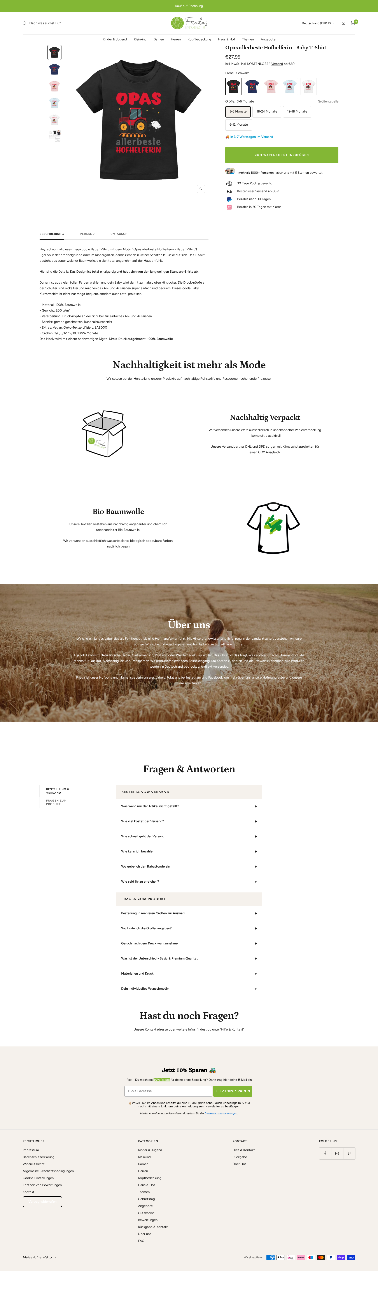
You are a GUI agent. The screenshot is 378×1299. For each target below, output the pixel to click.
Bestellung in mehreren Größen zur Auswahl (153, 913)
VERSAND (87, 234)
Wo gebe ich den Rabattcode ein (145, 866)
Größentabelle (328, 101)
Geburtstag (146, 1199)
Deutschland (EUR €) (316, 23)
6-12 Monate (238, 124)
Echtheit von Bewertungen (42, 1185)
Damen (159, 39)
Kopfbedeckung (199, 39)
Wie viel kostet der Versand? (142, 821)
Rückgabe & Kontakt (153, 1227)
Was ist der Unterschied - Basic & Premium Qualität (159, 958)
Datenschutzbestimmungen (221, 1113)
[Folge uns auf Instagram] (337, 1153)
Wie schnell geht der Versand (142, 836)
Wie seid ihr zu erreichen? (140, 881)
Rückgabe (240, 1157)
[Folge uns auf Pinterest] (349, 1153)
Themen (248, 39)
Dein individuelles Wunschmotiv (145, 989)
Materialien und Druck (137, 973)
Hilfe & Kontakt (244, 1150)
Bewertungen (148, 1220)
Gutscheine (146, 1213)
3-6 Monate (238, 111)
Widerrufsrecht (34, 1164)
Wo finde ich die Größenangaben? (146, 928)
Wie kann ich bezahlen (137, 851)
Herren (176, 39)
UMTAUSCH (119, 234)
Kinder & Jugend (115, 39)
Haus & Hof (226, 39)
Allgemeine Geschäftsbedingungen (48, 1171)
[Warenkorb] (353, 23)
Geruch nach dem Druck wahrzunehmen (150, 943)
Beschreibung (52, 234)
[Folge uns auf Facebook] (325, 1153)
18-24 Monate (267, 111)
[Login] (343, 23)
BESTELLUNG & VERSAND (57, 791)
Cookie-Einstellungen (38, 1178)
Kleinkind (140, 39)
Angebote (268, 39)
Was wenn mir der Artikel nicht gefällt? (150, 806)
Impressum (31, 1150)
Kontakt (28, 1192)
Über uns (144, 1234)
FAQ (141, 1241)
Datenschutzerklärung (38, 1157)
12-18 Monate (297, 111)
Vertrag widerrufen (42, 1202)
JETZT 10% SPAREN (232, 1091)
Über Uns (239, 1164)
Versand (277, 64)
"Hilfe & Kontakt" (232, 1029)
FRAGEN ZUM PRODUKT (56, 802)
